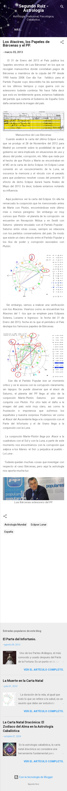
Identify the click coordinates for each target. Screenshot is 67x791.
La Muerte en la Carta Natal (23, 681)
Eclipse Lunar (38, 524)
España (8, 531)
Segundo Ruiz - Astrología (33, 8)
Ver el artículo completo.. (44, 669)
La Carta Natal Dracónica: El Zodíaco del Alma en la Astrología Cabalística (28, 726)
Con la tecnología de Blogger (35, 777)
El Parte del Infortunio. (19, 639)
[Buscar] (62, 7)
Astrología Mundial (15, 524)
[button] (62, 43)
